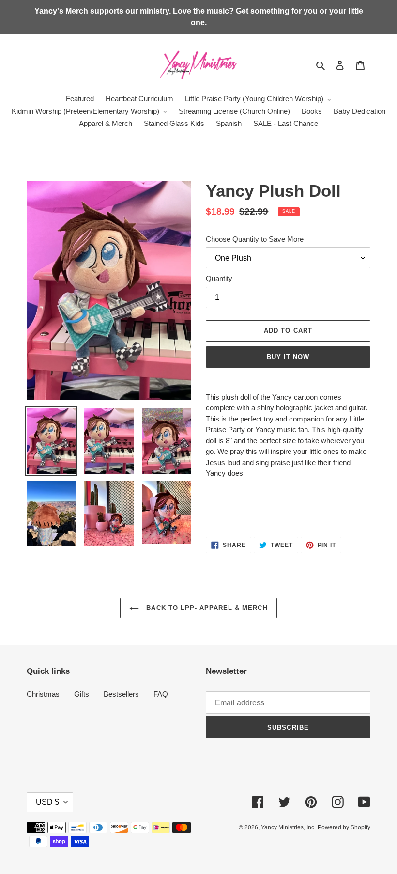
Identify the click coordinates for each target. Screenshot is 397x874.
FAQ (160, 694)
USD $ (47, 802)
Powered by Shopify (344, 827)
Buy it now (288, 356)
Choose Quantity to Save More (255, 239)
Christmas (43, 694)
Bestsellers (121, 694)
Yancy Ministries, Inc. (288, 827)
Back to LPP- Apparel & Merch (205, 607)
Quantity (219, 278)
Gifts (81, 694)
